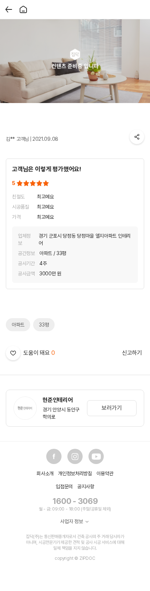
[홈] (23, 9)
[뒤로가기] (9, 9)
